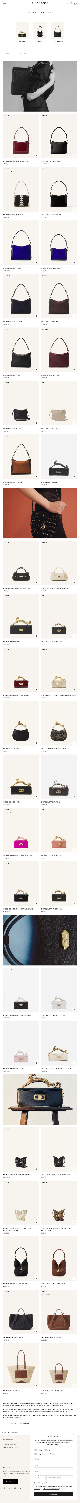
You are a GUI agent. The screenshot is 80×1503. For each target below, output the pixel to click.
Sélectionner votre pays (10, 1447)
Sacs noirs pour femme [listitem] (20, 1423)
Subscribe (53, 1494)
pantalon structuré (8, 1411)
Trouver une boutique (9, 1444)
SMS (46, 1482)
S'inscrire (10, 1481)
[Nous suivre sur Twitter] (10, 1488)
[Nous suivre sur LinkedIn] (21, 1488)
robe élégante (66, 1409)
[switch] (36, 1450)
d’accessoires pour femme (56, 1415)
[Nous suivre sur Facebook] (4, 1488)
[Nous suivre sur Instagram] (15, 1488)
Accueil (4, 1432)
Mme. (40, 1450)
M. (49, 1450)
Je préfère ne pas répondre (47, 1454)
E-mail (38, 1482)
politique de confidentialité (51, 1489)
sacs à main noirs (16, 1417)
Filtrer (7, 53)
